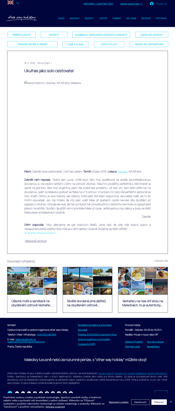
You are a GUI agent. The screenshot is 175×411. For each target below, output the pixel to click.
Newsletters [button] (153, 346)
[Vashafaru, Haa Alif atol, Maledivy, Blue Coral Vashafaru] (143, 281)
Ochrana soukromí (55, 406)
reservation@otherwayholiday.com (26, 341)
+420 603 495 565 (46, 334)
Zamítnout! (140, 402)
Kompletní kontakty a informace (95, 325)
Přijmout (159, 402)
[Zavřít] (171, 402)
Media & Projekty (134, 341)
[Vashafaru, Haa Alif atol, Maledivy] (87, 281)
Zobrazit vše (161, 260)
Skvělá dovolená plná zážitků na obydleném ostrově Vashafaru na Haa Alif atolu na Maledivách (87, 303)
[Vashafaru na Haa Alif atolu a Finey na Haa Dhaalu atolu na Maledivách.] (32, 281)
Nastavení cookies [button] (119, 402)
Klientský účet (132, 346)
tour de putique (155, 341)
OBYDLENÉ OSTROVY (36, 240)
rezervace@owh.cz (25, 339)
